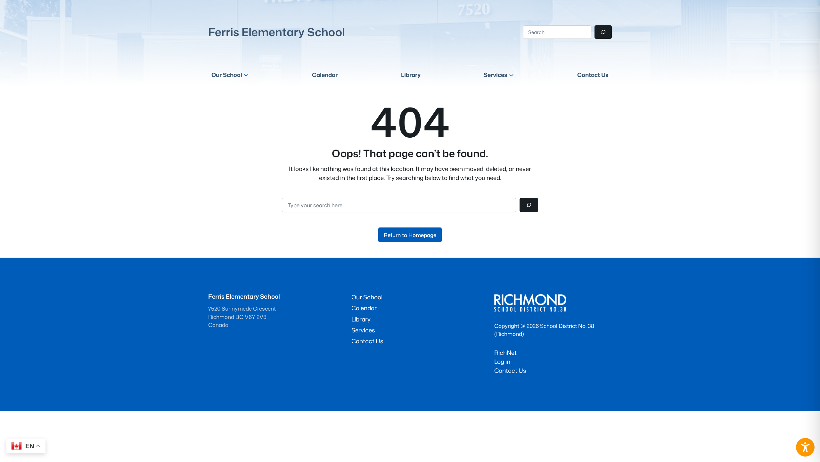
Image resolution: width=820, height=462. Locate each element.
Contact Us (510, 370)
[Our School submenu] (246, 75)
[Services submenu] (511, 75)
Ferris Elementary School (276, 32)
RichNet (505, 352)
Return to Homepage (410, 235)
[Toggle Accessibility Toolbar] (805, 447)
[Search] (603, 32)
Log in (502, 361)
